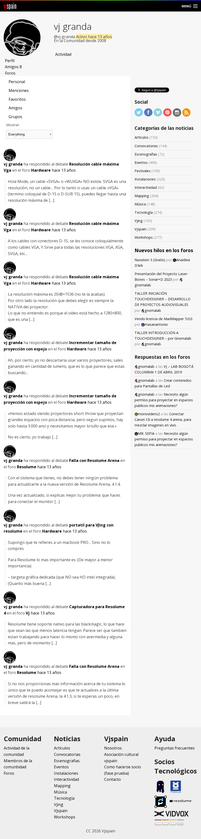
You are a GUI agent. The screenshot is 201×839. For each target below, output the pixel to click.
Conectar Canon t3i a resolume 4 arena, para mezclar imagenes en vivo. (163, 419)
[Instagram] (177, 112)
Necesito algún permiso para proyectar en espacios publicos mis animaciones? (164, 400)
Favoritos (17, 99)
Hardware (41, 170)
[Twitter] (139, 112)
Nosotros (113, 748)
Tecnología (144, 212)
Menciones (19, 90)
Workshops (144, 237)
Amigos (13, 66)
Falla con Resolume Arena (94, 460)
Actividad (63, 54)
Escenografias (146, 154)
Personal (17, 81)
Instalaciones (145, 179)
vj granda (73, 26)
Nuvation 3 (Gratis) (150, 259)
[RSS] (186, 112)
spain (10, 6)
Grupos (15, 116)
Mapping (142, 195)
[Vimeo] (158, 112)
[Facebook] (148, 112)
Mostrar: (13, 125)
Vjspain (140, 229)
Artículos (142, 137)
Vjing (139, 220)
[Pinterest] (167, 112)
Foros (10, 73)
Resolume (26, 467)
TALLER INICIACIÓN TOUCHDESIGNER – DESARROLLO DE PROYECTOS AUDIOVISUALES (162, 299)
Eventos (141, 162)
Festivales (143, 170)
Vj (28, 613)
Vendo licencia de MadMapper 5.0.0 (163, 318)
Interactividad (146, 187)
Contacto (112, 779)
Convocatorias (146, 146)
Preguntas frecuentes (174, 748)
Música (140, 204)
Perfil (9, 60)
